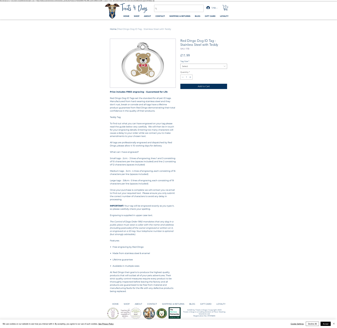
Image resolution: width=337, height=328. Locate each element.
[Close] (333, 324)
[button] (225, 7)
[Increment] (190, 77)
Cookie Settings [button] (297, 323)
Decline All (312, 323)
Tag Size (184, 61)
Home (113, 29)
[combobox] (203, 66)
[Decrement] (182, 77)
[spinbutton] (186, 77)
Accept (325, 323)
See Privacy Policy (106, 323)
